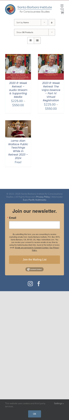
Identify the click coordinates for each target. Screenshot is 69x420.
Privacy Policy (43, 196)
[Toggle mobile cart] (62, 12)
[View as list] (37, 40)
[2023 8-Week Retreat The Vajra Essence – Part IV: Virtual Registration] (51, 56)
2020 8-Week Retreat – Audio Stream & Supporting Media (18, 90)
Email (12, 217)
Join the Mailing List (34, 259)
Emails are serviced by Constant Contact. (32, 247)
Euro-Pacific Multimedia (34, 199)
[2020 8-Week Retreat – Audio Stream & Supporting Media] (18, 56)
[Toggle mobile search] (62, 9)
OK (34, 413)
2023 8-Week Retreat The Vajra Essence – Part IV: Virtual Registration (51, 91)
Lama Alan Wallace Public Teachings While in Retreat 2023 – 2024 (18, 149)
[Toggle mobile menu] (62, 5)
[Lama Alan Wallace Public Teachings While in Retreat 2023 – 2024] (18, 122)
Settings (58, 403)
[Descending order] (52, 22)
